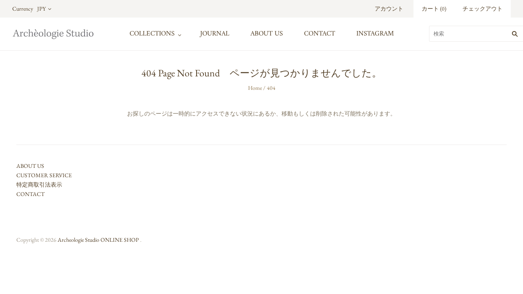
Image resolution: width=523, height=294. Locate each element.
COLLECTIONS (152, 34)
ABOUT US (266, 34)
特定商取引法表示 (39, 184)
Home (255, 87)
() (434, 8)
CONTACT (319, 34)
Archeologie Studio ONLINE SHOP (98, 239)
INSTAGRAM (375, 34)
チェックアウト (483, 8)
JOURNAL (214, 34)
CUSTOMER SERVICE (44, 175)
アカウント (389, 8)
